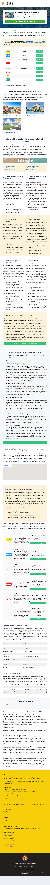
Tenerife (25, 646)
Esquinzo (18, 461)
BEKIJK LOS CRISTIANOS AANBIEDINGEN (25, 21)
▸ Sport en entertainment (31, 168)
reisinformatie (28, 43)
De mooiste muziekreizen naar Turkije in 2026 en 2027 (15, 796)
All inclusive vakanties (17, 863)
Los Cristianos (26, 649)
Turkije (5, 808)
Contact (16, 866)
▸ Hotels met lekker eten (10, 169)
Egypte (5, 816)
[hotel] (9, 14)
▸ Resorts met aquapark (10, 168)
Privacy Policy (32, 866)
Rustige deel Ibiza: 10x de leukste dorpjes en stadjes (15, 798)
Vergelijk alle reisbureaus (17, 41)
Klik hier (4, 85)
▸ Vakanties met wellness (31, 169)
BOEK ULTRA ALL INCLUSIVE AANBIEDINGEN (25, 343)
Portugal (6, 813)
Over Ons (21, 866)
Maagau (22, 461)
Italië (5, 814)
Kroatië (5, 821)
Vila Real (27, 461)
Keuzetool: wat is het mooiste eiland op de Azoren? (15, 790)
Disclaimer (26, 866)
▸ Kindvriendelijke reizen (10, 166)
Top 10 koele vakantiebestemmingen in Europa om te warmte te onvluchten (20, 792)
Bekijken (40, 51)
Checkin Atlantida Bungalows (10, 132)
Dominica (42, 461)
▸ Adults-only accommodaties (32, 166)
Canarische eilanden (8, 810)
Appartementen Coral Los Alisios (11, 116)
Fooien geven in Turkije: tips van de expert (13, 794)
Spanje (24, 643)
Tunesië (5, 822)
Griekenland (6, 817)
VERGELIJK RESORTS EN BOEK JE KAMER (25, 442)
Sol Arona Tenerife (31, 116)
